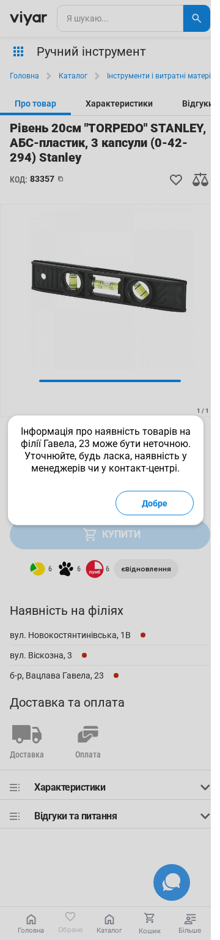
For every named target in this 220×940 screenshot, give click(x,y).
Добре (154, 503)
